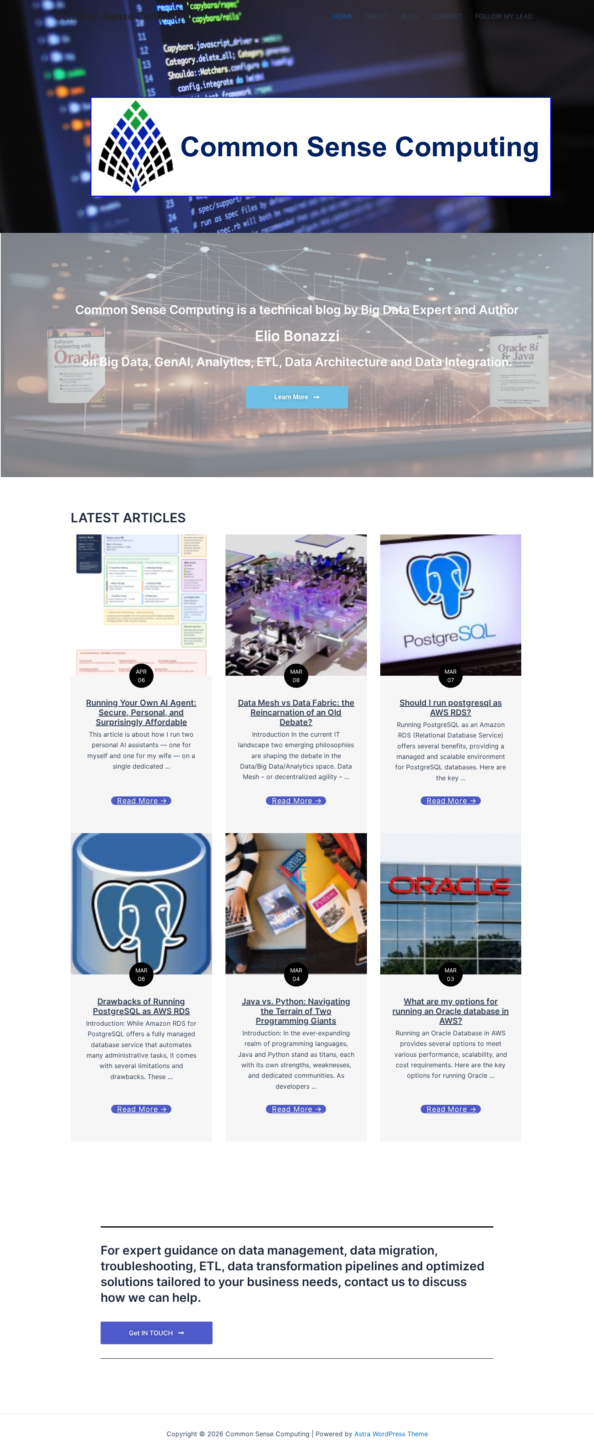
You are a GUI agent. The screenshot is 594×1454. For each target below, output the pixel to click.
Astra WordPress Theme (391, 1434)
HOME (343, 16)
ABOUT (377, 16)
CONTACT (446, 16)
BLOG (409, 16)
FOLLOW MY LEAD (504, 16)
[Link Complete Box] (141, 987)
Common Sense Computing (123, 16)
